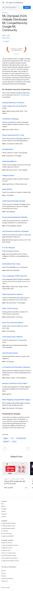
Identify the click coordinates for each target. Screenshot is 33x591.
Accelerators (4, 531)
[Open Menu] (3, 2)
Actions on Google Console (8, 553)
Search (27, 7)
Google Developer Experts (8, 528)
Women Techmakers (6, 533)
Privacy (8, 587)
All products (4, 581)
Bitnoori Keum (6, 38)
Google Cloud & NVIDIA (7, 536)
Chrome (3, 573)
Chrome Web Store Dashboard (9, 558)
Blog (2, 503)
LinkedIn (3, 511)
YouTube (3, 516)
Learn (14, 441)
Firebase (3, 576)
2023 (15, 69)
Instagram (4, 509)
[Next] (28, 448)
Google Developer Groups (8, 525)
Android (3, 570)
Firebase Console (5, 550)
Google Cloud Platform (7, 578)
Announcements (21, 438)
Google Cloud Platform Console (9, 545)
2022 (9, 69)
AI (12, 438)
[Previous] (4, 448)
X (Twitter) (4, 514)
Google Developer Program (8, 523)
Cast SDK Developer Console (8, 555)
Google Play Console (6, 548)
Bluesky (3, 506)
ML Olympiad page (24, 95)
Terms (2, 587)
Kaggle (5, 12)
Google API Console (6, 542)
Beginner (6, 441)
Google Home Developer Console (10, 560)
